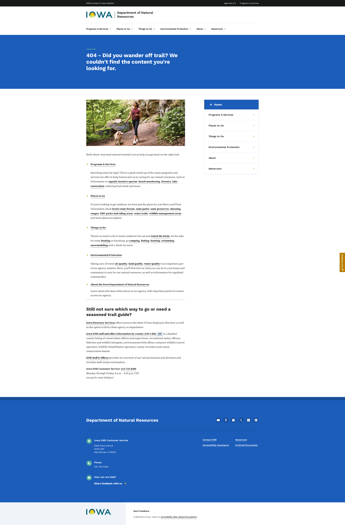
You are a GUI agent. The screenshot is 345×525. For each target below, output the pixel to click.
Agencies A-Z (230, 3)
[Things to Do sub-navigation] (154, 29)
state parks (142, 208)
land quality (136, 263)
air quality (121, 263)
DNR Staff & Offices (97, 357)
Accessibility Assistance (216, 445)
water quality (152, 263)
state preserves (160, 208)
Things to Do (98, 227)
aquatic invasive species (123, 181)
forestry (166, 181)
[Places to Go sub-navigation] (132, 29)
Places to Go (98, 196)
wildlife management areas (165, 213)
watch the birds (160, 236)
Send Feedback (141, 511)
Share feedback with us (108, 483)
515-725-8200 (128, 368)
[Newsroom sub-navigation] (225, 29)
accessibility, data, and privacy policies (179, 517)
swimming (167, 240)
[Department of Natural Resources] (99, 14)
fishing (145, 240)
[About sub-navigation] (205, 29)
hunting (155, 240)
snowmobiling (99, 245)
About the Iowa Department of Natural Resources (120, 284)
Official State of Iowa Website (100, 3)
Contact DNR (210, 439)
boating (105, 240)
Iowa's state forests (123, 208)
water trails (141, 213)
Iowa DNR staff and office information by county (123, 333)
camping (134, 240)
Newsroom (241, 439)
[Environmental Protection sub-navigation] (190, 29)
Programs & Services (249, 3)
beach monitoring (149, 181)
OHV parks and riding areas (116, 213)
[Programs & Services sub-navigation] (110, 29)
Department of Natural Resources (135, 14)
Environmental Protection (106, 255)
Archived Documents (246, 445)
